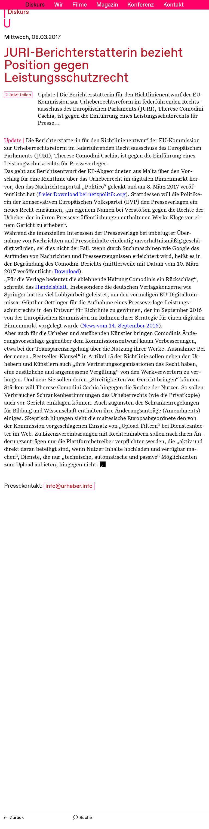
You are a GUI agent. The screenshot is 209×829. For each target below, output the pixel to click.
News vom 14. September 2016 (120, 325)
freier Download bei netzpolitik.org (81, 194)
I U (7, 19)
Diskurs (35, 5)
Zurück (17, 818)
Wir (58, 5)
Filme (79, 5)
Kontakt (173, 5)
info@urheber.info (69, 486)
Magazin (107, 5)
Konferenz (140, 5)
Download (66, 271)
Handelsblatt (51, 286)
